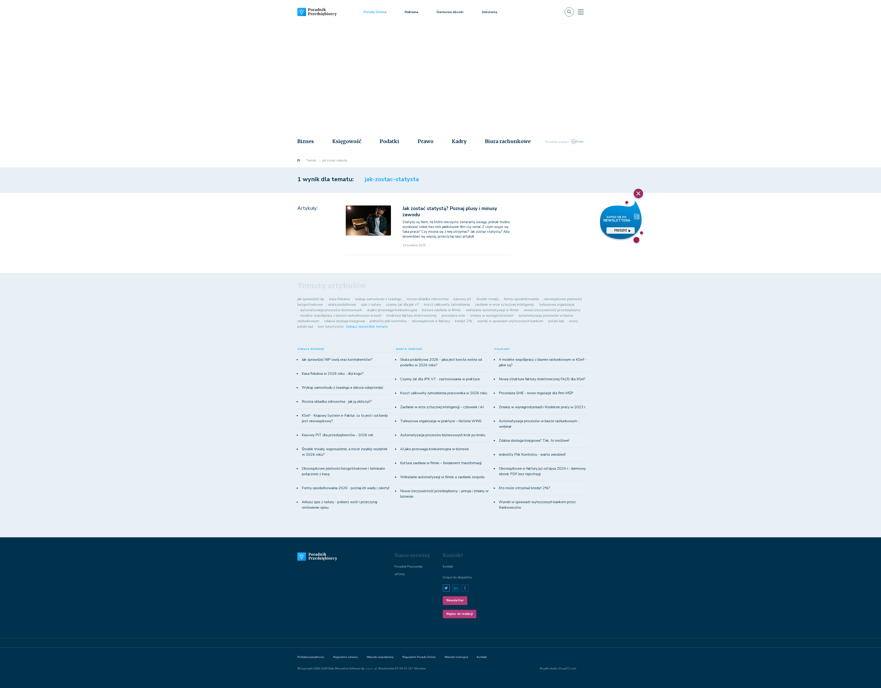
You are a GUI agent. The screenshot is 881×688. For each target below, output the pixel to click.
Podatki (389, 141)
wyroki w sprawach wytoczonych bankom (510, 321)
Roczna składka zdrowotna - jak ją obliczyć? (337, 401)
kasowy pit (462, 299)
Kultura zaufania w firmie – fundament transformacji (441, 463)
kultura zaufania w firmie (441, 310)
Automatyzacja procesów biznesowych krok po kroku (442, 435)
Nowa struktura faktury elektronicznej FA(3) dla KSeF (542, 379)
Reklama (411, 12)
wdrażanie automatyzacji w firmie (492, 310)
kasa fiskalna (339, 299)
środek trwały (487, 299)
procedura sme (453, 315)
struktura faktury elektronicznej (411, 315)
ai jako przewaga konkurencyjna (392, 310)
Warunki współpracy (380, 657)
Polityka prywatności (310, 657)
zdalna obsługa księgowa (344, 321)
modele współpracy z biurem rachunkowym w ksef (340, 315)
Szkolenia (489, 12)
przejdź (620, 230)
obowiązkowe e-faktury (431, 321)
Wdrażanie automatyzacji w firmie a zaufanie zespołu (442, 477)
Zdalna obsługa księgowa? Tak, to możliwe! (534, 440)
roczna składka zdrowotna (428, 299)
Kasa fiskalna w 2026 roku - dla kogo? (333, 373)
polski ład (556, 321)
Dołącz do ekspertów (457, 577)
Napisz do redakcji (459, 614)
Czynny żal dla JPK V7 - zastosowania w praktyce (440, 379)
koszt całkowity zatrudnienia (447, 304)
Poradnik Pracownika (408, 567)
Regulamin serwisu (345, 657)
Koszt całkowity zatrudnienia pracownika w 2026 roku (443, 393)
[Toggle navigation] (581, 12)
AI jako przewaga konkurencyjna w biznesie (434, 449)
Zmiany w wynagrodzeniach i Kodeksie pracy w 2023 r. (542, 407)
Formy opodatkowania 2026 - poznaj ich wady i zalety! (345, 488)
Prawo (425, 141)
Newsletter (455, 600)
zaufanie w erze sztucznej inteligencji (504, 304)
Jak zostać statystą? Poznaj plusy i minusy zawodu (449, 211)
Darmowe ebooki (450, 12)
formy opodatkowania (521, 299)
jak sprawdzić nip (310, 299)
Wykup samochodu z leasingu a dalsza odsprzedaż (342, 387)
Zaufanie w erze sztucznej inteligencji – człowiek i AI (442, 407)
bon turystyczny (331, 326)
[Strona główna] (298, 160)
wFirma (399, 574)
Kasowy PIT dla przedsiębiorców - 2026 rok (337, 435)
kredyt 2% (463, 321)
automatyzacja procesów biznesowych (331, 310)
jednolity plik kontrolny (388, 321)
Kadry (459, 141)
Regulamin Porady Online (418, 657)
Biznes (305, 141)
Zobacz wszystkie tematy (367, 326)
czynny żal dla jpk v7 (402, 304)
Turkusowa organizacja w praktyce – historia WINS (441, 421)
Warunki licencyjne (456, 657)
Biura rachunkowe (508, 141)
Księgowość (346, 141)
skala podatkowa (342, 304)
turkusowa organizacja (556, 304)
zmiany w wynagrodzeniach (491, 315)
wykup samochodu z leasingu (378, 299)
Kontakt (448, 567)
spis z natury (371, 304)
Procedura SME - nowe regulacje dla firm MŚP (536, 393)
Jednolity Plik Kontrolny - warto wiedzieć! (532, 454)
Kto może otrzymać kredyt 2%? (524, 488)
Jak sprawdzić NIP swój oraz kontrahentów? (337, 359)
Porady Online (375, 12)
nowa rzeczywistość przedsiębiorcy (552, 310)
